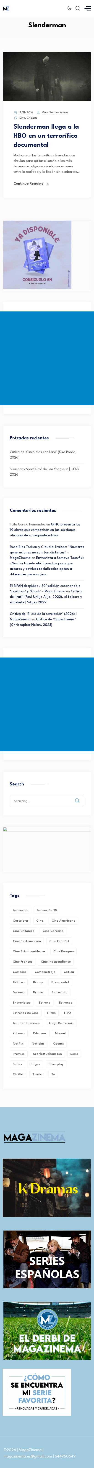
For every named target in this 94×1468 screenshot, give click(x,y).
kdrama (19, 1033)
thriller (18, 1074)
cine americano (63, 920)
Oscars (58, 1043)
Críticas (32, 117)
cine (39, 920)
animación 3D (47, 910)
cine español (59, 941)
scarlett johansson (47, 1053)
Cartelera (20, 920)
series (17, 1064)
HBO (67, 1012)
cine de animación (27, 941)
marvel (60, 1033)
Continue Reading (28, 184)
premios (19, 1053)
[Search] (80, 797)
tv (53, 1074)
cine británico (23, 931)
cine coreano (53, 931)
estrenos (65, 1002)
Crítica (69, 972)
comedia (19, 972)
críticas (19, 982)
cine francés (22, 961)
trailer (37, 1074)
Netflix (18, 1043)
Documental (60, 982)
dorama (19, 992)
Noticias (38, 1043)
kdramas (40, 1033)
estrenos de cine (26, 1012)
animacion (20, 910)
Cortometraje (45, 972)
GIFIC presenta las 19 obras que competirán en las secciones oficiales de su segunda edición (45, 530)
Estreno (44, 1002)
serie (74, 1053)
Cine (22, 117)
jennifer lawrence (26, 1023)
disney (38, 982)
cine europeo (63, 951)
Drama (38, 992)
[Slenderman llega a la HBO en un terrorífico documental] (47, 100)
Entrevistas (21, 1002)
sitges (35, 1064)
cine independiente (56, 961)
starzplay (56, 1064)
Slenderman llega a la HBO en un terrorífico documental (46, 136)
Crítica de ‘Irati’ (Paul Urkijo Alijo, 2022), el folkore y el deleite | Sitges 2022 (46, 597)
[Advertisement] (47, 358)
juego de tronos (61, 1023)
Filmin (51, 1012)
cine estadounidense (29, 951)
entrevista (60, 992)
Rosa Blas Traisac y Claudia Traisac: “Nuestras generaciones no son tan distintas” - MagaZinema (47, 552)
